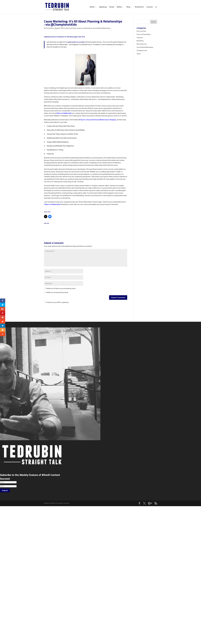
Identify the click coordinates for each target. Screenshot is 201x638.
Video (139, 54)
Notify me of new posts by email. (57, 292)
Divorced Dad (71, 28)
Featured (80, 28)
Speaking (103, 7)
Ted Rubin (49, 28)
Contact (149, 7)
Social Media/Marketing (101, 28)
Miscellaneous (142, 44)
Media (119, 7)
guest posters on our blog (75, 42)
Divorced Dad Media (144, 34)
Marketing (88, 28)
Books (111, 7)
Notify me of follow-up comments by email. (61, 288)
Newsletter (139, 7)
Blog (128, 7)
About (92, 7)
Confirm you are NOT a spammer (57, 302)
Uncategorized (142, 50)
